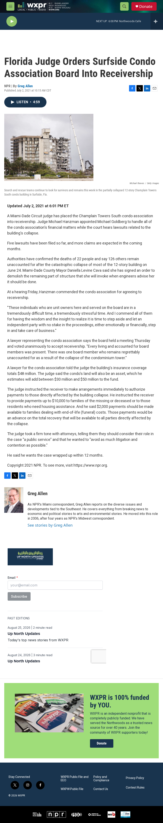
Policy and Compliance (101, 778)
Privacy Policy (135, 778)
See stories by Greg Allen (50, 525)
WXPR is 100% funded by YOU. (119, 701)
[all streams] (156, 21)
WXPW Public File (72, 789)
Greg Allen (25, 86)
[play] (11, 21)
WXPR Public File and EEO (75, 778)
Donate (145, 6)
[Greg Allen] (13, 500)
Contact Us (100, 789)
